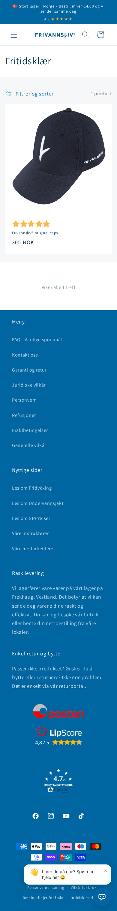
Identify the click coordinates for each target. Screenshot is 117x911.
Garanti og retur (29, 370)
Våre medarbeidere (32, 548)
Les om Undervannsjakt (38, 503)
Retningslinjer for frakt (43, 897)
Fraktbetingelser (30, 430)
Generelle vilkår (29, 445)
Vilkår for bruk (83, 887)
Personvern (24, 400)
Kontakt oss (25, 355)
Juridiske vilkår (29, 385)
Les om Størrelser (31, 518)
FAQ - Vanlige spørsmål (37, 339)
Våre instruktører (30, 533)
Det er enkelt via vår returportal (48, 685)
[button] (14, 34)
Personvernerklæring (45, 887)
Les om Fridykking (32, 488)
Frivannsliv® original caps (35, 233)
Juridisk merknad (85, 897)
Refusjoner (24, 415)
